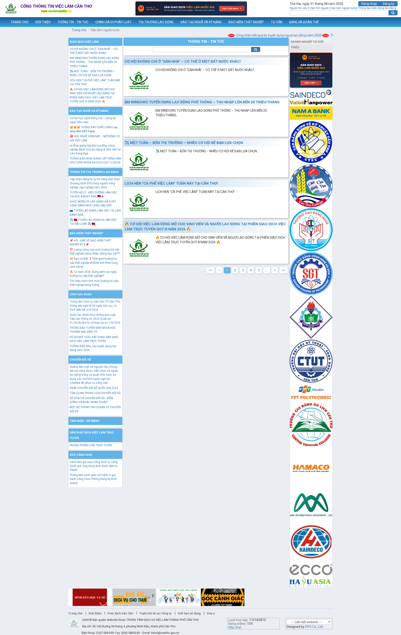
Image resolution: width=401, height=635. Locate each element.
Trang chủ (79, 30)
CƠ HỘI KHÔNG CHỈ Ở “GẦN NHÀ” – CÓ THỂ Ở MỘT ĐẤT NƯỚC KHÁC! (183, 61)
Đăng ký (389, 4)
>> (283, 270)
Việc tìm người (319, 8)
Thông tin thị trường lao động (94, 172)
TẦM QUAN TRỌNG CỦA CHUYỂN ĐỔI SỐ (95, 393)
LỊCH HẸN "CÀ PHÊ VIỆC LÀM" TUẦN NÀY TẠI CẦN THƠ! (171, 183)
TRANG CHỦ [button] (19, 22)
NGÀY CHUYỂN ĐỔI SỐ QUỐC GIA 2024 (94, 388)
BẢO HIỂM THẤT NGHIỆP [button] (246, 22)
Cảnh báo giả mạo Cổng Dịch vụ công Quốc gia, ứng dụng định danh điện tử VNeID (94, 466)
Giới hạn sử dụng (189, 613)
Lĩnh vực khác (81, 294)
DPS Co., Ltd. (314, 626)
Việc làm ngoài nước (343, 8)
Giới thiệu (94, 613)
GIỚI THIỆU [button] (43, 22)
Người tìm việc (299, 8)
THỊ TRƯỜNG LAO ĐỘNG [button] (156, 22)
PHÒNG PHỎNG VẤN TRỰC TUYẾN (91, 445)
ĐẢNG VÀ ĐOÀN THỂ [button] (304, 22)
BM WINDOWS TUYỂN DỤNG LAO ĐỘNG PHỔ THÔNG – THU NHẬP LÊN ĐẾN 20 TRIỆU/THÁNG (94, 62)
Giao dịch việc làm (84, 41)
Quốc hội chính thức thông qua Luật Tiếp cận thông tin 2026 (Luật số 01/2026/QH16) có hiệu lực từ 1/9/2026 (95, 318)
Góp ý (211, 613)
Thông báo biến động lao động (377, 8)
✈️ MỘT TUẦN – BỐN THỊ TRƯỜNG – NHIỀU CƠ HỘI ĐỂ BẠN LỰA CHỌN (184, 143)
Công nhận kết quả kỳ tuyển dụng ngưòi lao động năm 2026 (270, 35)
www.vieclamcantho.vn (3, 22)
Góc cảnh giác (81, 454)
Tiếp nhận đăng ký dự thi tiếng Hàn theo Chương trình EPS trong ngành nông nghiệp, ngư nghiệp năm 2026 (95, 183)
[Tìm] (393, 12)
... (267, 270)
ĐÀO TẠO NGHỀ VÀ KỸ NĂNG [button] (201, 22)
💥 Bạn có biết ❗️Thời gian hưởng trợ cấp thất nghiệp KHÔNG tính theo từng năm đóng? (94, 262)
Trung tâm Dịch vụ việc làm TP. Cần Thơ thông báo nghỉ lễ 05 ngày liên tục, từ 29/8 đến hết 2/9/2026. (95, 305)
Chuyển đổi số (80, 359)
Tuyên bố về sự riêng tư (155, 613)
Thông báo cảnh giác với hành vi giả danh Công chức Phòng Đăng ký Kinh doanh (93, 479)
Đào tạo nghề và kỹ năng (89, 111)
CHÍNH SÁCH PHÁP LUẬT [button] (113, 22)
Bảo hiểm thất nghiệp (86, 233)
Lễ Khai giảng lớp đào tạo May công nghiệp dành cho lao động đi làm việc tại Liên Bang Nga (95, 149)
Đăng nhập (369, 4)
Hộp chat (234, 627)
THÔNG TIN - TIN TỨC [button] (73, 22)
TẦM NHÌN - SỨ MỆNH (84, 421)
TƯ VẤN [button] (276, 22)
